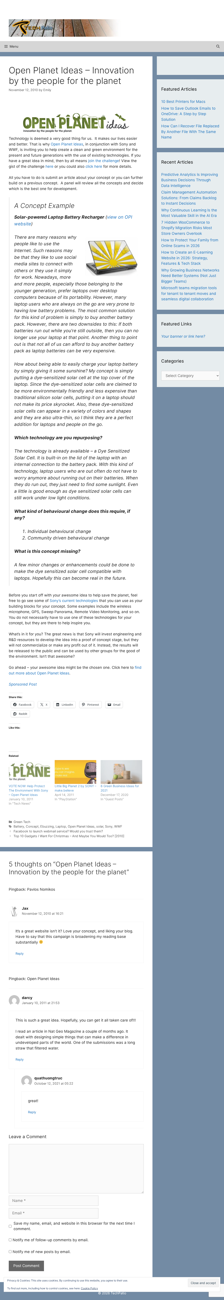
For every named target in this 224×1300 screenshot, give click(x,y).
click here (94, 166)
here (49, 166)
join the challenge (103, 161)
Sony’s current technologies (74, 600)
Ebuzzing (47, 826)
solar (99, 826)
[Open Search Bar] (218, 46)
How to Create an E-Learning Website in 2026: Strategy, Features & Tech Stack (187, 258)
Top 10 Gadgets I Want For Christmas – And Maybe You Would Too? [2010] (69, 836)
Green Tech (22, 822)
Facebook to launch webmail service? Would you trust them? (58, 831)
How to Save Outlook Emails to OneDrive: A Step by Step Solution (188, 114)
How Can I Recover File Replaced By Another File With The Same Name (190, 131)
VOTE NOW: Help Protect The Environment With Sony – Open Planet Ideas (28, 790)
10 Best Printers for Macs (183, 101)
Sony (108, 826)
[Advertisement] (164, 10)
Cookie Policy (89, 1288)
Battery (19, 826)
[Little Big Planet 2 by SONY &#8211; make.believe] (75, 772)
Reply (20, 953)
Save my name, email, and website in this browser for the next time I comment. (74, 1226)
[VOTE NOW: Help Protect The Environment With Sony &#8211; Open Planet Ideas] (29, 772)
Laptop (61, 826)
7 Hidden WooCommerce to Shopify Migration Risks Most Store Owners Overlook (186, 228)
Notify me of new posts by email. (42, 1252)
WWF (118, 826)
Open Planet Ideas (67, 144)
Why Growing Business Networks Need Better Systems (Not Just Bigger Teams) (190, 276)
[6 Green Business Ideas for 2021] (121, 772)
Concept (32, 826)
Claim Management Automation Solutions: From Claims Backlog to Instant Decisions (189, 198)
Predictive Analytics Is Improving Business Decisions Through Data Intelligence (189, 180)
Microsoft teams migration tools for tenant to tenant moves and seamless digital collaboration (189, 293)
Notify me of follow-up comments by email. (51, 1240)
